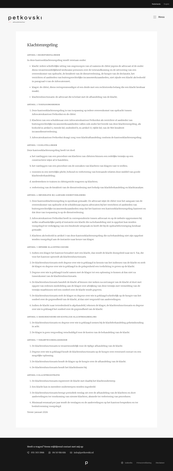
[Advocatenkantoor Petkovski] (25, 19)
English (166, 4)
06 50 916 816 (59, 452)
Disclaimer (160, 463)
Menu (161, 17)
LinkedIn (128, 463)
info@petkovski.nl (84, 452)
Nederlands (156, 4)
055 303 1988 (37, 452)
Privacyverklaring (144, 463)
